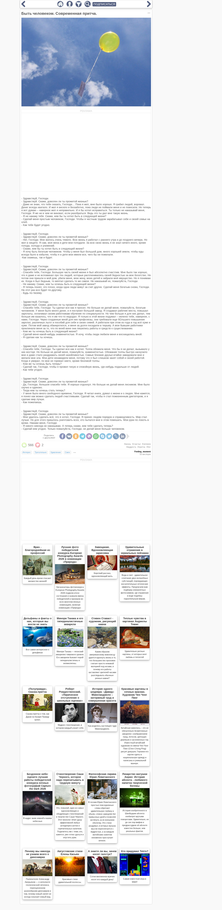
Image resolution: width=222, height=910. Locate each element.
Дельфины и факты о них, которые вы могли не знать (38, 621)
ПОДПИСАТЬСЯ (104, 4)
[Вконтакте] (69, 436)
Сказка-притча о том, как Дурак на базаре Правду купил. (37, 717)
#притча (141, 447)
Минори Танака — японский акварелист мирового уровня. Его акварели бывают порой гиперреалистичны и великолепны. (70, 657)
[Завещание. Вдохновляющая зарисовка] (102, 569)
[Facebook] (62, 436)
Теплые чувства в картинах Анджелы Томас (135, 621)
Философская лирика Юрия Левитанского (102, 775)
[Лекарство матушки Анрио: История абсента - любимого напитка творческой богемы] (134, 806)
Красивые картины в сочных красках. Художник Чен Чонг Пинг (134, 693)
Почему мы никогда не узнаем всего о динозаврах (37, 854)
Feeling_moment (142, 452)
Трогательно (41, 452)
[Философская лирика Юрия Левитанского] (102, 798)
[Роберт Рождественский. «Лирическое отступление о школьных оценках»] (70, 721)
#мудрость (131, 447)
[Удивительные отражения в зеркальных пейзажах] (134, 571)
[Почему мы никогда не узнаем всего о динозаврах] (37, 875)
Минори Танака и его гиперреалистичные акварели (70, 621)
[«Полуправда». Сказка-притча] (37, 710)
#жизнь (127, 444)
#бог (148, 447)
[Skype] (102, 436)
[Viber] (89, 436)
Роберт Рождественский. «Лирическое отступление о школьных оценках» (70, 694)
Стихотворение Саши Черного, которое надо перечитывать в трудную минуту (70, 778)
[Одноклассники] (76, 436)
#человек (146, 444)
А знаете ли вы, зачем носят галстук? (102, 853)
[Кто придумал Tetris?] (134, 875)
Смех (67, 452)
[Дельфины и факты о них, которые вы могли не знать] (37, 645)
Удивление (55, 452)
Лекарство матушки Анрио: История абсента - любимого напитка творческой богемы (134, 780)
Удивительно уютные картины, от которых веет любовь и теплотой (135, 654)
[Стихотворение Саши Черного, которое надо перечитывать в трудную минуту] (70, 804)
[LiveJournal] (116, 436)
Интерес (27, 452)
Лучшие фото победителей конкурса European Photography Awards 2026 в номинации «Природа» (70, 554)
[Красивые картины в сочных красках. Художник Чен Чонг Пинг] (134, 724)
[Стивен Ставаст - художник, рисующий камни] (102, 647)
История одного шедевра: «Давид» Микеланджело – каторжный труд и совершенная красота (102, 694)
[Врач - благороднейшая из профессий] (37, 574)
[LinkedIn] (122, 436)
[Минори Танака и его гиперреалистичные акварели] (70, 647)
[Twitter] (109, 436)
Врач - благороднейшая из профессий (37, 550)
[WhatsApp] (96, 436)
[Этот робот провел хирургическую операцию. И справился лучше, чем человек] (149, 6)
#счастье (136, 444)
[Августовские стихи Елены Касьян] (70, 875)
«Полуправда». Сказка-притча (37, 690)
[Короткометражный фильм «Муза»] (23, 6)
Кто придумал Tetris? (134, 851)
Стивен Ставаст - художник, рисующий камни (102, 621)
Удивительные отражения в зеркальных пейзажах (135, 550)
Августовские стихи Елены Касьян (69, 853)
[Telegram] (82, 436)
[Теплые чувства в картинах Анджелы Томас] (134, 647)
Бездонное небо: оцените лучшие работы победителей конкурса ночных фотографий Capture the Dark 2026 (37, 781)
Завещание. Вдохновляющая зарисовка (102, 550)
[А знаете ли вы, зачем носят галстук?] (102, 872)
